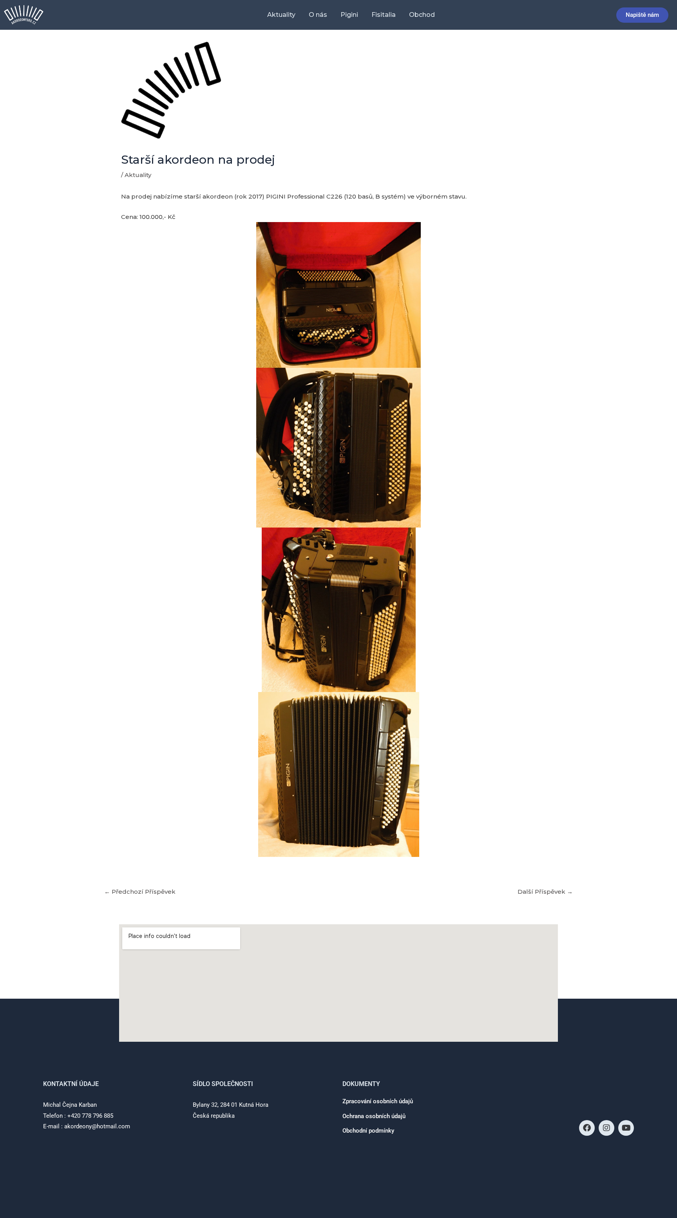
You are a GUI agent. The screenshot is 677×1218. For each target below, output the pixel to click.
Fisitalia (383, 14)
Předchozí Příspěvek (140, 892)
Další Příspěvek (545, 892)
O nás (318, 14)
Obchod (422, 14)
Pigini (349, 14)
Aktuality (281, 14)
